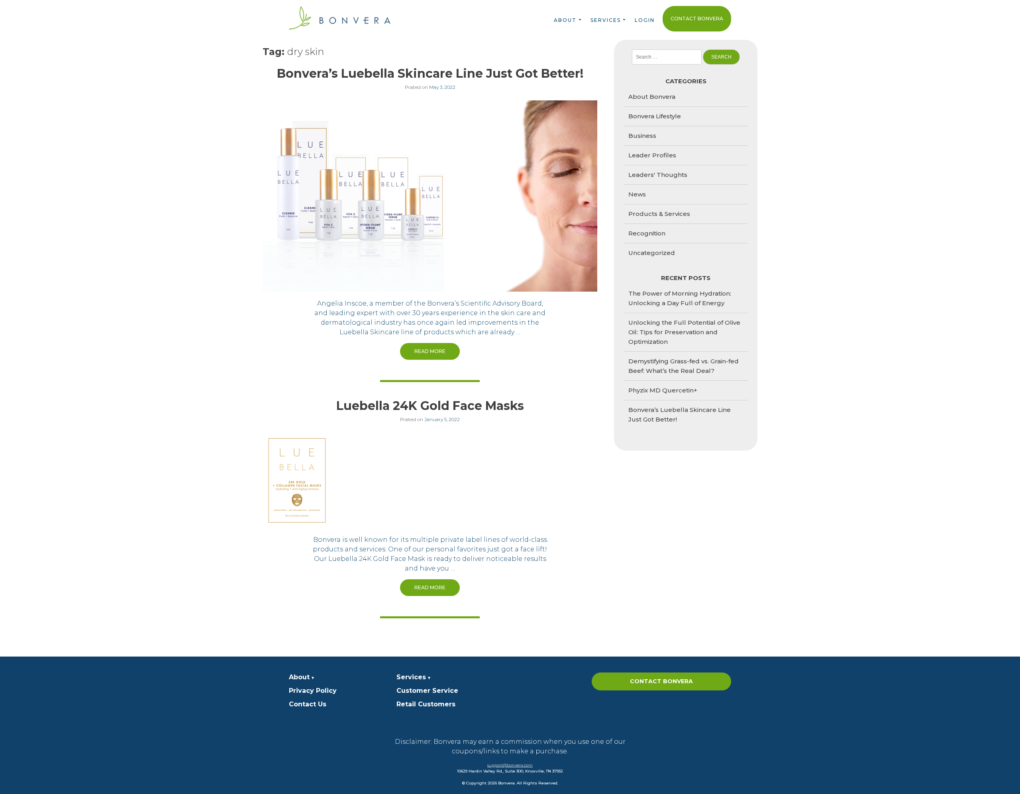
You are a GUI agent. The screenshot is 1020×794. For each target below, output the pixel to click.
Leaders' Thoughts (657, 174)
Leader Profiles (652, 155)
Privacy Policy (313, 690)
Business (642, 135)
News (637, 194)
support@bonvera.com (510, 765)
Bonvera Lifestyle (654, 116)
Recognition (646, 233)
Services (411, 677)
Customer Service (427, 690)
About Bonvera (651, 96)
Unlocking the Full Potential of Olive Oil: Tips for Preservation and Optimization (684, 332)
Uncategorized (651, 253)
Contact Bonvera (697, 19)
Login (645, 20)
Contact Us (307, 704)
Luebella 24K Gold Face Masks (430, 405)
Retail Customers (425, 704)
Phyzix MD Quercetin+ (662, 390)
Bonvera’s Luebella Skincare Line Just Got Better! (430, 73)
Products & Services (659, 214)
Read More (429, 351)
